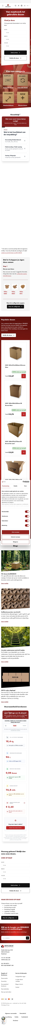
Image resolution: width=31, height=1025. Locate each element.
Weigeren (15, 541)
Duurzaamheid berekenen (4, 985)
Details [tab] (15, 486)
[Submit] (27, 938)
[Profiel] (18, 5)
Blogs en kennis (19, 984)
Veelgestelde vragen (20, 976)
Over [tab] (25, 486)
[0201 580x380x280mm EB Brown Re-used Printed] (15, 467)
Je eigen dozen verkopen (19, 980)
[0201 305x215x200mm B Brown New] (15, 353)
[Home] (9, 5)
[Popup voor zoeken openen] (15, 5)
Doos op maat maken (6, 992)
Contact (17, 987)
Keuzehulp (3, 981)
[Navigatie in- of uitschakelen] (3, 5)
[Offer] (24, 5)
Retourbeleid (23, 1013)
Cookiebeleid (24, 1017)
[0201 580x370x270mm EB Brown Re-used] (15, 429)
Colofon (16, 1017)
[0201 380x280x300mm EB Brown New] (15, 391)
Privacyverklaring (7, 1017)
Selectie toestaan (15, 537)
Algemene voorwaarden (11, 1013)
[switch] (27, 516)
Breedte (5, 36)
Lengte (5, 29)
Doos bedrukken (5, 989)
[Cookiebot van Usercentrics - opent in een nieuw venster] (22, 482)
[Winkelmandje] (21, 5)
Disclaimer (15, 1020)
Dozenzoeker (4, 978)
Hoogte (6, 42)
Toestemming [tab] (5, 486)
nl (27, 5)
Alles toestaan (15, 532)
